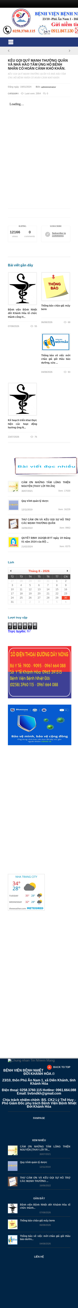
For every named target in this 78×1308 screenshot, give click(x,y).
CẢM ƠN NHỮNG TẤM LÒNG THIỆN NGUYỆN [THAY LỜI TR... (45, 1148)
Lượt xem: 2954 (33, 93)
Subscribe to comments (59, 234)
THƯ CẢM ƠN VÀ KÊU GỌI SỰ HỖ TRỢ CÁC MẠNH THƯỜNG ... (45, 1179)
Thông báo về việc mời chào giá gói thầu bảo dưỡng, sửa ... (55, 359)
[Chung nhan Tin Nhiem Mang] (31, 1060)
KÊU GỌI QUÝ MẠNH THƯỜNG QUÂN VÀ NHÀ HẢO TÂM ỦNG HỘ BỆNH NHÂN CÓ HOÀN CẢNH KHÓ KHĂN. (38, 64)
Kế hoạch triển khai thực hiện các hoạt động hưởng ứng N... (22, 424)
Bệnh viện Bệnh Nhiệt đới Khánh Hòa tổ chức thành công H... (22, 313)
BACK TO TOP (61, 1067)
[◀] (12, 570)
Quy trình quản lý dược (33, 1162)
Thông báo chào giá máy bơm (55, 309)
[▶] (65, 570)
